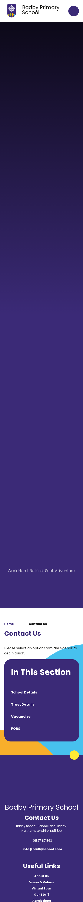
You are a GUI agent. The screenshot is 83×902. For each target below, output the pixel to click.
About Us (41, 876)
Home (9, 624)
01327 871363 (42, 841)
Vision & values (41, 882)
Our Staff (41, 894)
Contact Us (38, 624)
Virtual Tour (41, 888)
